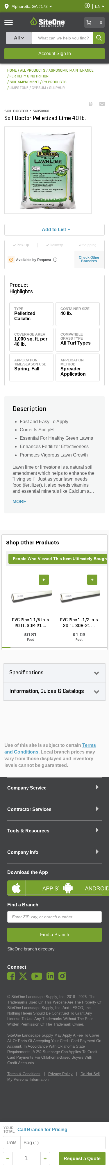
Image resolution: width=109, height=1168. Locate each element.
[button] (30, 6)
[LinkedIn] (52, 978)
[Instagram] (63, 978)
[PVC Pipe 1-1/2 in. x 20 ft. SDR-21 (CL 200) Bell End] (79, 596)
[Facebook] (12, 978)
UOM (12, 1142)
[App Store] (28, 883)
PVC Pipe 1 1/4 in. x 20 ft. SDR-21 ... (30, 623)
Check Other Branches (89, 259)
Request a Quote (82, 1158)
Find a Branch (22, 904)
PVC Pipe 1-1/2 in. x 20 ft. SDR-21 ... (79, 623)
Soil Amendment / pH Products (38, 82)
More (19, 501)
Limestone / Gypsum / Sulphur (37, 88)
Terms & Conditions (23, 1074)
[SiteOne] (48, 26)
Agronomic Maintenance (71, 70)
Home (12, 70)
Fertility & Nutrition (29, 76)
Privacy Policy (60, 1074)
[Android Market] (80, 883)
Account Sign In (54, 53)
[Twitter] (24, 978)
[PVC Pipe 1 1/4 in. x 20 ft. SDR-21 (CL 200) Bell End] (30, 596)
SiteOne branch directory (31, 949)
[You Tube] (38, 978)
